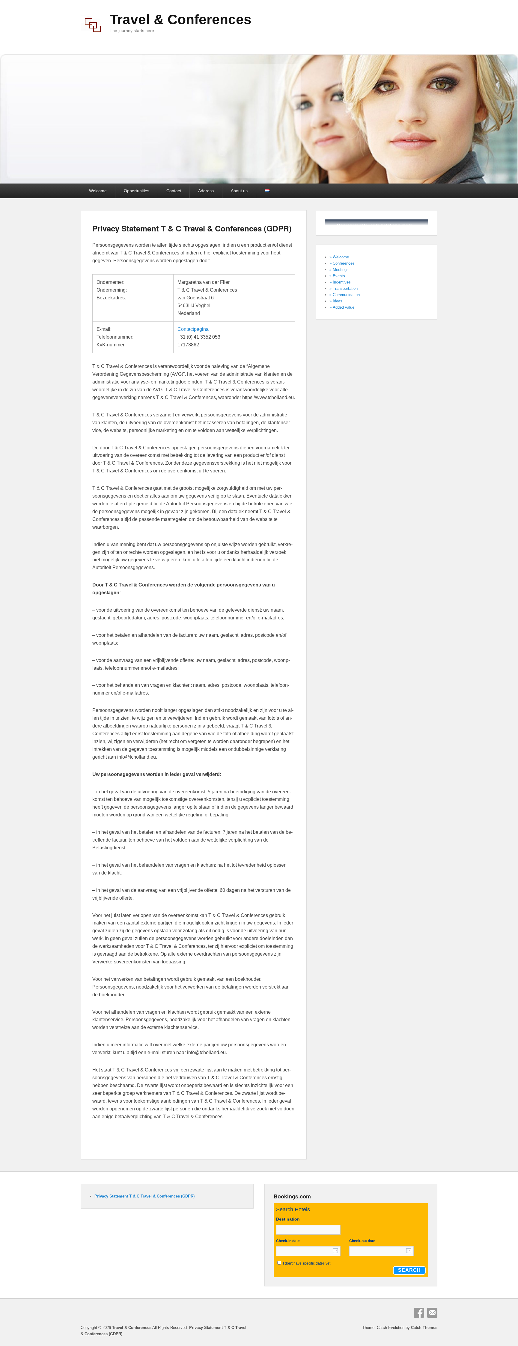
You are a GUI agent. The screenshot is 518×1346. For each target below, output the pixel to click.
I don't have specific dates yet (306, 1263)
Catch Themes (424, 1327)
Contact (173, 190)
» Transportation (343, 288)
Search (409, 1270)
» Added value (341, 307)
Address (206, 190)
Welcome (98, 190)
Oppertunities (136, 190)
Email (432, 1313)
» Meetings (339, 269)
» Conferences (342, 263)
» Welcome (339, 257)
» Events (337, 276)
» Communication (344, 294)
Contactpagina (193, 329)
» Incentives (340, 282)
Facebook (419, 1313)
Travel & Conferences (181, 19)
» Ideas (335, 301)
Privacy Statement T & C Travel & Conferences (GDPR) (192, 228)
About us (239, 190)
